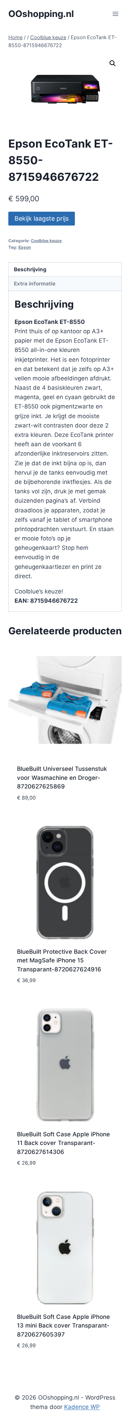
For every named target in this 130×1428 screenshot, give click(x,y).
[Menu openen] (115, 13)
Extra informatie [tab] (34, 283)
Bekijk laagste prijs (42, 218)
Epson (24, 247)
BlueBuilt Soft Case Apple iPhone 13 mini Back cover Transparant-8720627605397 (63, 1325)
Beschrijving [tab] (30, 269)
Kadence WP (82, 1406)
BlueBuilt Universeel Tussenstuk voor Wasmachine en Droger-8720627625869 (62, 777)
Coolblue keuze (46, 240)
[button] (112, 63)
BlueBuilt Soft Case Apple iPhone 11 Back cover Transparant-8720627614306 (63, 1143)
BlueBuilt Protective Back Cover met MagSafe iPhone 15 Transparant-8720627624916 (62, 960)
